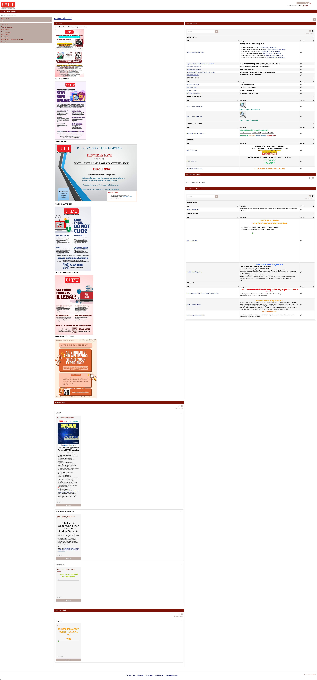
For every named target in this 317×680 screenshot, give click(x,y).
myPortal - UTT (5, 18)
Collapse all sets (178, 408)
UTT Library (5, 34)
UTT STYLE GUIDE (191, 161)
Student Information (191, 24)
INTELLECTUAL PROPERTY (194, 93)
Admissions (11, 11)
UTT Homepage (6, 32)
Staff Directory (159, 675)
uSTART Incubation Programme (65, 417)
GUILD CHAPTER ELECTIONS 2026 (196, 133)
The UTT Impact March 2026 (194, 116)
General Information (60, 402)
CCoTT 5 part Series (192, 240)
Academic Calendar (7, 27)
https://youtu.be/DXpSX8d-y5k (277, 49)
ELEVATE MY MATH (192, 150)
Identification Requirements (194, 66)
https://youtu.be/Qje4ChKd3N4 (266, 47)
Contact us (149, 675)
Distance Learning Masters (194, 304)
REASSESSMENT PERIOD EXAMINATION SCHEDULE (201, 72)
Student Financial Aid (60, 610)
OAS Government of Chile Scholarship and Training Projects (202, 293)
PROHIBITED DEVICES (193, 75)
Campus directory (172, 675)
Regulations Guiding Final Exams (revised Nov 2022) (200, 64)
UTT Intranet (5, 37)
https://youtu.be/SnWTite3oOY (273, 55)
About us (140, 675)
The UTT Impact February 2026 (195, 106)
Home (3, 11)
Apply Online (5, 29)
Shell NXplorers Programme (194, 272)
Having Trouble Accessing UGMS (195, 52)
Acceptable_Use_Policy (193, 84)
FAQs (58, 625)
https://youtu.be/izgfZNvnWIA (271, 53)
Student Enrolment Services (193, 189)
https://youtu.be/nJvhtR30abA (271, 51)
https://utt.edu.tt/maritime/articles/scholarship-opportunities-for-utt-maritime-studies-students (68, 549)
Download (73, 505)
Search (4, 42)
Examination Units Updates (193, 174)
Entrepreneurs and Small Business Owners (66, 570)
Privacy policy (131, 675)
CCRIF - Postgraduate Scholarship (196, 315)
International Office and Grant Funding (12, 39)
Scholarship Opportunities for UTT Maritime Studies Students (66, 517)
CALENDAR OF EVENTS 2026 (194, 168)
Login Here (305, 5)
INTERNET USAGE (191, 90)
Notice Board (58, 24)
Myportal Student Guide (193, 209)
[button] (216, 31)
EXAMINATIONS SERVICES (194, 69)
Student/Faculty (302, 3)
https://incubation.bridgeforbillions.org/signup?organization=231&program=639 (68, 491)
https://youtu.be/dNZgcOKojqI (276, 57)
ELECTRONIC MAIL (192, 87)
